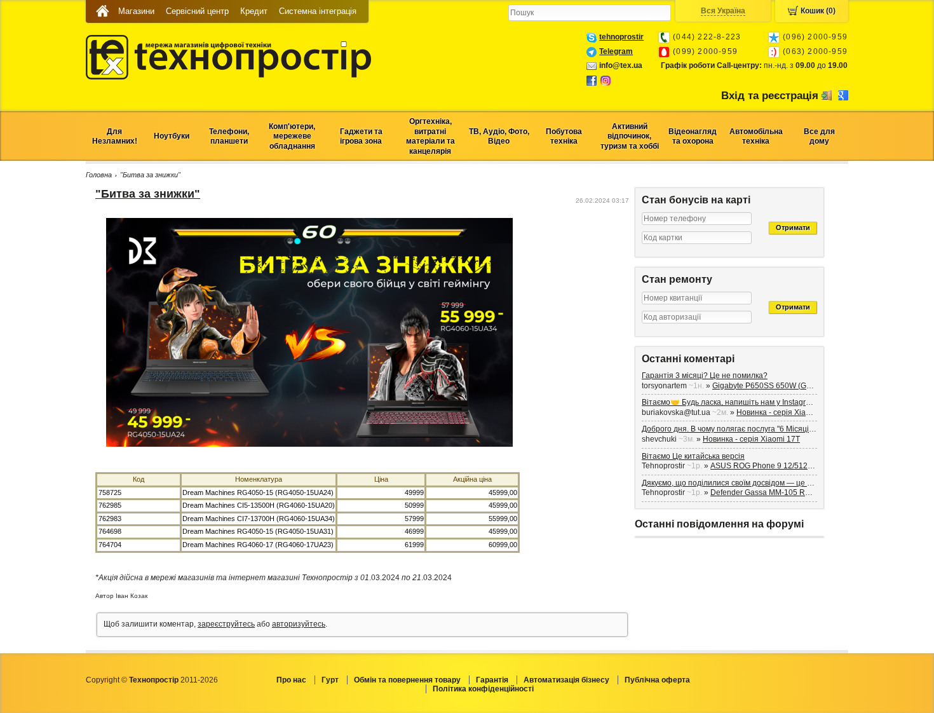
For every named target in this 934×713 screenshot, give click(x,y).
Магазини (136, 11)
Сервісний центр (197, 11)
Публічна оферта (657, 680)
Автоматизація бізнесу (566, 680)
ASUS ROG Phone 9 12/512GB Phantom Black (791, 465)
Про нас (291, 680)
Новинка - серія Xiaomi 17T (785, 412)
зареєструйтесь (226, 624)
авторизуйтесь (298, 624)
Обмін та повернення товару (407, 680)
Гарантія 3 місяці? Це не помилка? (705, 375)
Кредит (253, 11)
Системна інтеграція (317, 11)
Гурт (330, 680)
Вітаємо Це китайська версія (693, 456)
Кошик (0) (818, 10)
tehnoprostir (621, 36)
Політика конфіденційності (483, 688)
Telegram (616, 51)
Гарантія (492, 680)
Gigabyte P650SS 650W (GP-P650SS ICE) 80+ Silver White (815, 385)
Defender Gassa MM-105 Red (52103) (776, 492)
